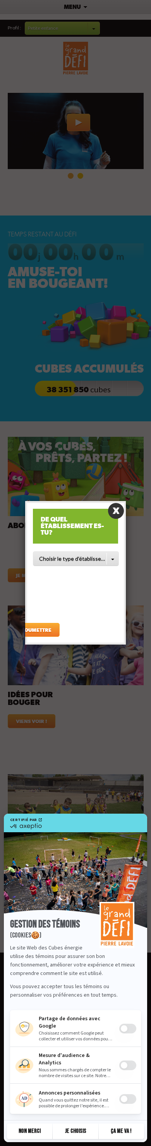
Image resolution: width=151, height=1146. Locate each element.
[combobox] (76, 558)
